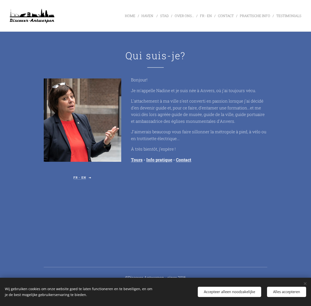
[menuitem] (131, 16)
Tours (137, 160)
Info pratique (159, 160)
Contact (183, 160)
